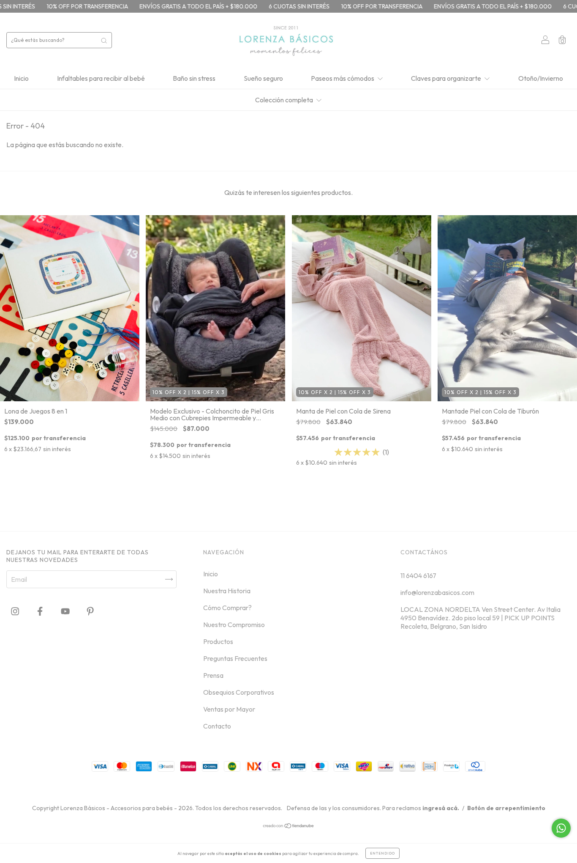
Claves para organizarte (446, 78)
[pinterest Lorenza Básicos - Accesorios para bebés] (90, 611)
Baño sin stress (194, 78)
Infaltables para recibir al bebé (101, 78)
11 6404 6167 (418, 575)
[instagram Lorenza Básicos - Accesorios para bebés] (15, 611)
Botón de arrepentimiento (506, 808)
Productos (218, 641)
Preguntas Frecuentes (235, 658)
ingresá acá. (440, 808)
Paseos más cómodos (343, 78)
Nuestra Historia (226, 590)
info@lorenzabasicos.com (437, 592)
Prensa (213, 675)
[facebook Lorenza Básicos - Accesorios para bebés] (40, 611)
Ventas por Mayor (229, 709)
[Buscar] (104, 40)
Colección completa (284, 100)
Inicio (21, 78)
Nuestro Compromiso (234, 624)
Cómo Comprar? (227, 607)
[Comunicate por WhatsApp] (561, 828)
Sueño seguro (263, 78)
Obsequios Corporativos (238, 692)
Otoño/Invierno (540, 78)
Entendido (382, 853)
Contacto (217, 726)
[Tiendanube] (288, 826)
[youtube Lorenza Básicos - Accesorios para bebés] (66, 611)
